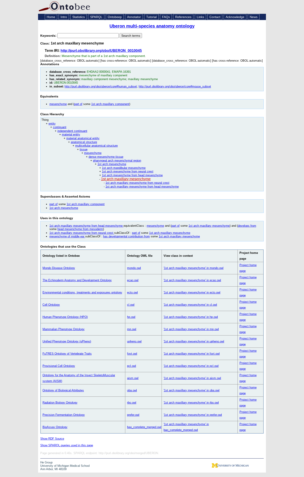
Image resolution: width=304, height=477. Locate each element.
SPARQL (96, 17)
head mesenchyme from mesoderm (80, 229)
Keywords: (48, 35)
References (183, 17)
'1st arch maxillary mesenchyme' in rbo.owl (191, 402)
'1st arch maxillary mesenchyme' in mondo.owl (193, 268)
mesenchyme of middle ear (67, 236)
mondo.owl (134, 268)
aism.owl (132, 378)
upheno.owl (134, 341)
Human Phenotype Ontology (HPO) (65, 317)
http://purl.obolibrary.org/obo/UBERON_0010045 (101, 51)
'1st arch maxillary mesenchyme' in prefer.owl (193, 414)
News (253, 17)
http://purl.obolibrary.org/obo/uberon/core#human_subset (101, 86)
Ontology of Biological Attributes (63, 390)
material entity (71, 134)
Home (51, 17)
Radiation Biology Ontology (60, 402)
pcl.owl (131, 366)
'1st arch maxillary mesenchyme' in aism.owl (192, 378)
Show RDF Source (52, 438)
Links (200, 17)
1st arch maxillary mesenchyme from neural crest (137, 182)
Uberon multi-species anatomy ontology (152, 26)
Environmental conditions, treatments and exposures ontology (82, 292)
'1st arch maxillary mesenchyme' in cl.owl (190, 304)
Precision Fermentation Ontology (64, 414)
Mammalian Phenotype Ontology (64, 329)
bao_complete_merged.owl (144, 427)
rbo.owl (131, 402)
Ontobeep (115, 17)
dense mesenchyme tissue (106, 156)
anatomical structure (84, 142)
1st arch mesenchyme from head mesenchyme (132, 175)
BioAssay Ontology (55, 427)
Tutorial (151, 17)
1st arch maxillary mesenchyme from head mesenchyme (142, 186)
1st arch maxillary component (110, 104)
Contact (214, 17)
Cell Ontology (51, 304)
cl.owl (130, 304)
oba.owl (132, 390)
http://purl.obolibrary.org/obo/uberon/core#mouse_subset (175, 86)
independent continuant (72, 131)
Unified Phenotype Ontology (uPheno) (67, 341)
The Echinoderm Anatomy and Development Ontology (77, 280)
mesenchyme (58, 104)
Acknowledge (235, 17)
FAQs (166, 17)
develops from (247, 225)
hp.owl (131, 317)
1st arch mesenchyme (111, 164)
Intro (64, 17)
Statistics (78, 17)
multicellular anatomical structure (96, 145)
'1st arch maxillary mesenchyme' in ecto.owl (192, 292)
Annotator (134, 17)
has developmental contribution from (126, 236)
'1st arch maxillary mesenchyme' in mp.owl (191, 329)
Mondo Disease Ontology (59, 268)
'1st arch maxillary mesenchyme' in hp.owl (191, 317)
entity (52, 123)
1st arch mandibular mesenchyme (124, 168)
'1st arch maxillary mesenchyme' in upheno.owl (194, 341)
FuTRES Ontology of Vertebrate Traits (67, 353)
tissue (83, 149)
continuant (59, 127)
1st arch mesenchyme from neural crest (127, 171)
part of (78, 104)
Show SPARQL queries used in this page (66, 445)
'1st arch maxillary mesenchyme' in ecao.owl (192, 280)
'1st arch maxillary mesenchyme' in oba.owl (191, 390)
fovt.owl (132, 353)
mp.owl (131, 329)
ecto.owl (132, 292)
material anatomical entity (82, 138)
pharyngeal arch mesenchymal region (117, 160)
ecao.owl (132, 280)
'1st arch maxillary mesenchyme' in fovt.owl (192, 353)
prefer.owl (133, 414)
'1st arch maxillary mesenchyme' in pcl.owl (191, 366)
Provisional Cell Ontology (59, 366)
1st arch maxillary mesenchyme (126, 179)
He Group (46, 462)
